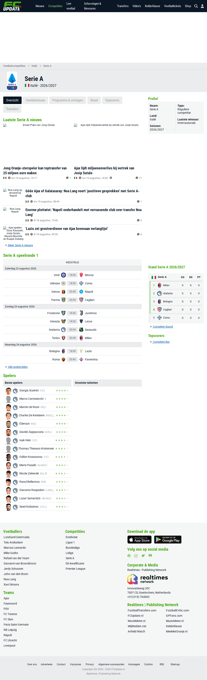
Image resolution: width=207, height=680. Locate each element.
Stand (94, 100)
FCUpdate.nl (135, 615)
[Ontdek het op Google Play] (168, 540)
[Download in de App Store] (139, 540)
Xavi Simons (11, 584)
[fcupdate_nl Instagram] (136, 555)
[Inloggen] (200, 6)
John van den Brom (16, 574)
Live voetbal (71, 6)
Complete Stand (162, 326)
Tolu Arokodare (13, 542)
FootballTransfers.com (142, 610)
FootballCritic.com (177, 610)
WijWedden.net (137, 626)
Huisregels (134, 664)
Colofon (148, 664)
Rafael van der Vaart (16, 558)
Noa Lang (10, 579)
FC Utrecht (10, 640)
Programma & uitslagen (67, 100)
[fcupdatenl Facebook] (129, 555)
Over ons (32, 664)
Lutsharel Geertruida (17, 537)
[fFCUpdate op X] (143, 555)
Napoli (8, 635)
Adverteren (47, 664)
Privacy (90, 664)
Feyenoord (10, 603)
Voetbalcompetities (14, 65)
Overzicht (12, 100)
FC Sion (8, 619)
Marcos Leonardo (15, 547)
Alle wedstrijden (17, 367)
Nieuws (40, 6)
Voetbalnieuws (35, 100)
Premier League (75, 568)
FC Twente (10, 614)
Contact (61, 664)
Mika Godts (11, 553)
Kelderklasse (152, 6)
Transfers (123, 6)
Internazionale (186, 122)
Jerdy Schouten (13, 568)
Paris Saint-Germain (16, 624)
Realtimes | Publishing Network (103, 673)
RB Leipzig (10, 629)
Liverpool (9, 645)
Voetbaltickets (172, 6)
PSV (6, 608)
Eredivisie (71, 537)
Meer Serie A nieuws (20, 245)
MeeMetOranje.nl (176, 631)
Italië (34, 65)
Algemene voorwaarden (111, 664)
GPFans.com (174, 615)
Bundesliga (73, 547)
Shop (188, 6)
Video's (137, 6)
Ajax (6, 598)
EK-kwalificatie (75, 563)
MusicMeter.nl (175, 621)
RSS (162, 664)
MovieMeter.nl (136, 621)
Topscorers (112, 100)
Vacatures (75, 664)
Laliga (69, 553)
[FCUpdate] (12, 6)
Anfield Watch (136, 631)
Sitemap (175, 664)
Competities (55, 6)
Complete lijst (161, 341)
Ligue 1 (70, 542)
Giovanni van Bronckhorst (20, 563)
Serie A (47, 65)
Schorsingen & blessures (92, 6)
